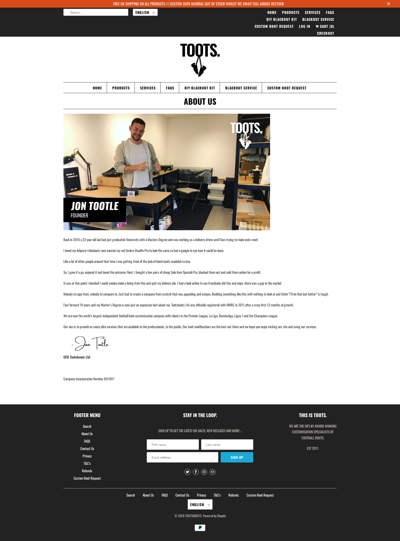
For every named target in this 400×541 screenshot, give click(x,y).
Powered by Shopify (214, 515)
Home (272, 12)
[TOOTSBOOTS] (200, 61)
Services (313, 12)
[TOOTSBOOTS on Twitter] (187, 472)
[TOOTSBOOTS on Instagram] (204, 472)
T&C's (87, 463)
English (142, 12)
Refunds (87, 470)
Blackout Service (318, 19)
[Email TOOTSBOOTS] (212, 472)
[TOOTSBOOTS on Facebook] (196, 472)
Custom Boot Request (274, 26)
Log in (304, 26)
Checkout (325, 33)
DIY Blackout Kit (281, 19)
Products (291, 12)
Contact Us (87, 448)
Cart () (326, 26)
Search (87, 426)
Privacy (87, 455)
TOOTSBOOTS (193, 515)
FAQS (330, 12)
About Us (87, 433)
